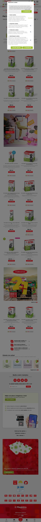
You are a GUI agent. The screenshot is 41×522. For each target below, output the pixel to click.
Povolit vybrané (16, 47)
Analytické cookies (14, 23)
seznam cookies (27, 9)
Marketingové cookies (14, 36)
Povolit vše (27, 11)
